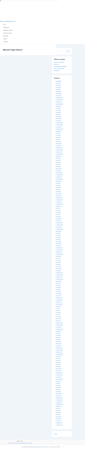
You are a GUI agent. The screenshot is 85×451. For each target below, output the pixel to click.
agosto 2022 (58, 181)
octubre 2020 (59, 227)
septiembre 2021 (59, 204)
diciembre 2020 (59, 222)
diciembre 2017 (59, 297)
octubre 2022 (59, 177)
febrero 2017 (58, 318)
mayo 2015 (58, 362)
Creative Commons (45, 446)
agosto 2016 (58, 331)
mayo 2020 (58, 237)
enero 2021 (58, 220)
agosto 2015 (58, 356)
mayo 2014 (58, 387)
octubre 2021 (59, 202)
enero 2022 (58, 195)
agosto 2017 (58, 306)
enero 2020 (58, 245)
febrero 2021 (58, 218)
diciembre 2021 (59, 197)
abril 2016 (58, 339)
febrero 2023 (58, 168)
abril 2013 (58, 414)
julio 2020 (58, 233)
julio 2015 (58, 358)
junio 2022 (58, 185)
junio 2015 (58, 360)
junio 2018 (58, 285)
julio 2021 (58, 208)
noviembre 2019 (59, 249)
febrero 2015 (58, 368)
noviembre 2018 (59, 274)
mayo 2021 (58, 212)
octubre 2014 (59, 377)
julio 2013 (58, 408)
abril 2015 (58, 364)
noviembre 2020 (59, 224)
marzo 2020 (58, 241)
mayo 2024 (58, 137)
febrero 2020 (58, 243)
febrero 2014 (58, 393)
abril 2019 (58, 264)
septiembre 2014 (59, 379)
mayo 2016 (58, 337)
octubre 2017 (59, 302)
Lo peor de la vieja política (12, 142)
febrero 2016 (58, 343)
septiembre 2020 (59, 229)
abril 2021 (58, 214)
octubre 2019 (59, 252)
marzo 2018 (58, 291)
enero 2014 (58, 395)
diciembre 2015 (59, 347)
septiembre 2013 (59, 404)
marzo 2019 (58, 266)
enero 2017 (58, 320)
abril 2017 (58, 314)
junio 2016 (58, 335)
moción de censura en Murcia (63, 152)
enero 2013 (58, 420)
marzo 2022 (58, 191)
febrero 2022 (58, 193)
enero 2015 (58, 370)
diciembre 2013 (59, 397)
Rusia (38, 128)
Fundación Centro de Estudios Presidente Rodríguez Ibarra (18, 443)
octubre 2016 (59, 327)
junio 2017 (58, 310)
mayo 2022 (58, 187)
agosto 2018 (58, 281)
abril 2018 (58, 289)
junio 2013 (58, 410)
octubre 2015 (59, 352)
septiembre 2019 (59, 254)
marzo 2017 (58, 316)
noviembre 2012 (59, 425)
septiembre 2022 (59, 179)
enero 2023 (58, 170)
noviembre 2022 (59, 174)
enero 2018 (58, 295)
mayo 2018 (58, 287)
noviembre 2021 (59, 199)
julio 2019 (58, 258)
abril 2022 (58, 189)
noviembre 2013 (59, 400)
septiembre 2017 (59, 304)
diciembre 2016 (59, 322)
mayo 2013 (58, 412)
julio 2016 (58, 333)
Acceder (55, 433)
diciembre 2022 (59, 172)
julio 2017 (58, 308)
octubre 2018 (59, 277)
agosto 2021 (58, 206)
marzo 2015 (58, 366)
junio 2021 (58, 210)
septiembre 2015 (59, 354)
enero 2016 (58, 345)
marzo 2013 (58, 416)
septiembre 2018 (59, 279)
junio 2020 (58, 235)
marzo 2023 (58, 166)
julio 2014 (58, 383)
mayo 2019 (58, 262)
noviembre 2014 (59, 375)
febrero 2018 (58, 293)
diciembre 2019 (59, 247)
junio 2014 (58, 385)
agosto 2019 (58, 256)
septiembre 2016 (59, 329)
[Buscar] (68, 51)
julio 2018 (58, 283)
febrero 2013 (58, 418)
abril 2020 (58, 239)
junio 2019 (58, 260)
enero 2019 (58, 270)
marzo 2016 (58, 341)
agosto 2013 (58, 406)
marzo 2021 (58, 216)
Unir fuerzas (6, 66)
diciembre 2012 (59, 422)
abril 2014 (58, 389)
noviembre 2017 (59, 299)
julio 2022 (58, 183)
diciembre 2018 (59, 272)
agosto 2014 (58, 381)
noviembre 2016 (59, 324)
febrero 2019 (58, 268)
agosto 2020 (58, 231)
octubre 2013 (59, 402)
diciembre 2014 (59, 372)
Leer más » (4, 133)
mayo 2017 (58, 312)
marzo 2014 (58, 391)
